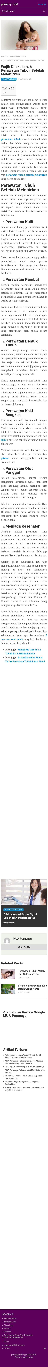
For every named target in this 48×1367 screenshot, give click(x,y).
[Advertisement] (24, 770)
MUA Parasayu (25, 79)
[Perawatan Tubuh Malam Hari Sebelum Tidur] (8, 974)
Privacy (7, 1328)
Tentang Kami (10, 1322)
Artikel (7, 1348)
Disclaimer (8, 1325)
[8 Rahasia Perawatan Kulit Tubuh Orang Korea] (8, 989)
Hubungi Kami (10, 1318)
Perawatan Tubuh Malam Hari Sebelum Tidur (31, 972)
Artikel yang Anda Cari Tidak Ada (18, 1335)
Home (6, 1342)
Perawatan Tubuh (9, 79)
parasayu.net (9, 4)
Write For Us (24, 947)
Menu (40, 4)
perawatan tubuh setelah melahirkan (26, 174)
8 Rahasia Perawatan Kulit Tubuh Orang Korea (32, 987)
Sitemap (7, 1332)
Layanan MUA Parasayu (14, 1345)
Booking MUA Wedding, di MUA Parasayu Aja (24, 1067)
